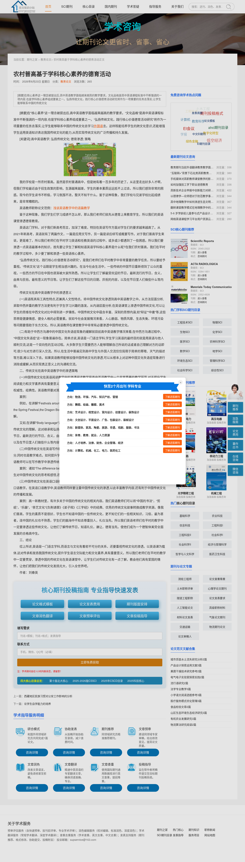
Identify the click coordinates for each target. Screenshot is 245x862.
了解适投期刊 (172, 396)
